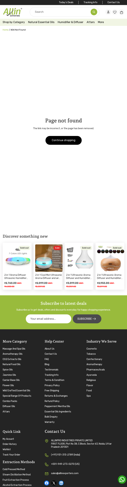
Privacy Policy (52, 385)
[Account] (108, 12)
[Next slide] (28, 258)
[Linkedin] (61, 483)
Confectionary (94, 359)
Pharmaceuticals (95, 369)
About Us (49, 348)
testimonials (51, 369)
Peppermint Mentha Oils (57, 406)
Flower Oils (8, 385)
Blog (47, 364)
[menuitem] (101, 22)
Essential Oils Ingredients (58, 411)
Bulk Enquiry (51, 417)
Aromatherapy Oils (12, 354)
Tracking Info (90, 2)
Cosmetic (91, 348)
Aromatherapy (94, 364)
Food (89, 390)
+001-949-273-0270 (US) (65, 464)
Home (6, 30)
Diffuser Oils (9, 406)
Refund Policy (52, 401)
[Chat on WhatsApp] (122, 479)
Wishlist (7, 449)
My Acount (8, 439)
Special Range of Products (17, 395)
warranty (50, 422)
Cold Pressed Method (14, 469)
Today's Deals (66, 2)
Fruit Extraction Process (16, 480)
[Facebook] (46, 483)
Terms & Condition (54, 380)
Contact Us (113, 2)
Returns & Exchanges (56, 395)
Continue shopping (63, 140)
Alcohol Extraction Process (17, 485)
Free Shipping (52, 390)
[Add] (57, 267)
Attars (6, 411)
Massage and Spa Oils (14, 348)
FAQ (47, 359)
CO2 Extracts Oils (12, 359)
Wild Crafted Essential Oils (16, 390)
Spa (88, 395)
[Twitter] (53, 483)
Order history (10, 444)
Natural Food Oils (12, 364)
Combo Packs (10, 401)
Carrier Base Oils (11, 380)
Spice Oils (8, 369)
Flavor (89, 385)
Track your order (11, 454)
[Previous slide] (8, 258)
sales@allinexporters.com (65, 473)
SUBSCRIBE (84, 318)
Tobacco (91, 354)
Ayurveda (91, 375)
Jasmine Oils (9, 375)
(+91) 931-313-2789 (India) (65, 454)
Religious (91, 380)
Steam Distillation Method (17, 474)
